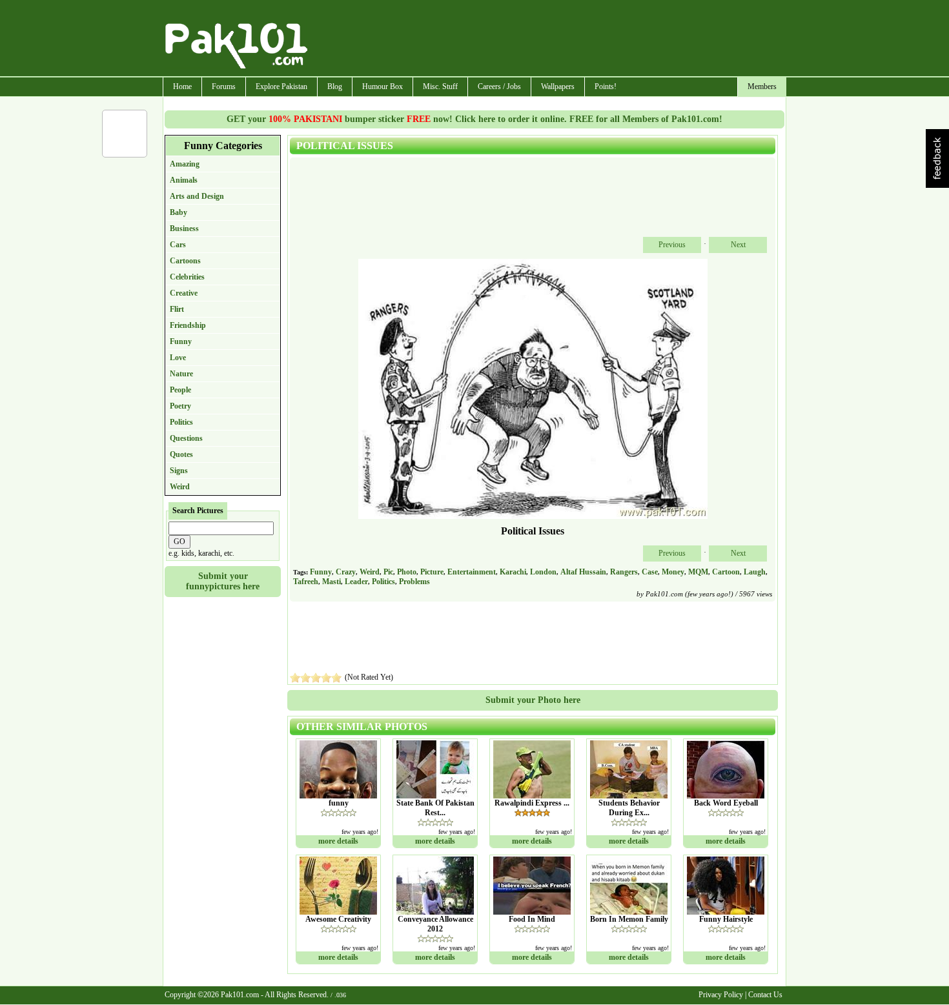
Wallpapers (558, 86)
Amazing (184, 163)
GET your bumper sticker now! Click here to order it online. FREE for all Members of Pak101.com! (474, 119)
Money (673, 571)
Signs (179, 470)
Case (650, 571)
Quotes (181, 454)
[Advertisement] (547, 39)
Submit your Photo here (532, 700)
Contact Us (765, 994)
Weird (180, 486)
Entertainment (471, 571)
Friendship (188, 325)
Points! (606, 86)
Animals (184, 180)
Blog (334, 86)
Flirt (177, 309)
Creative (184, 293)
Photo (406, 571)
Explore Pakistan (281, 86)
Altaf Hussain (583, 571)
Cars (178, 244)
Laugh (755, 571)
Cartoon (726, 571)
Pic (388, 571)
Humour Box (382, 86)
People (180, 389)
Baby (178, 212)
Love (178, 357)
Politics (181, 422)
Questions (186, 438)
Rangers (624, 571)
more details (338, 841)
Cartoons (185, 260)
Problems (414, 581)
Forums (224, 86)
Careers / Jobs (499, 86)
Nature (181, 373)
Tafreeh (305, 581)
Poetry (180, 406)
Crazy (346, 571)
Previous (672, 244)
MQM (698, 571)
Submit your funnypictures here (223, 581)
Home (182, 86)
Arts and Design (197, 196)
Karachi (513, 571)
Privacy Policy (721, 994)
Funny (181, 341)
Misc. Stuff (440, 86)
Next (738, 244)
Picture (432, 571)
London (543, 571)
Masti (331, 581)
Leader (356, 581)
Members (762, 86)
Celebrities (187, 276)
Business (184, 228)
